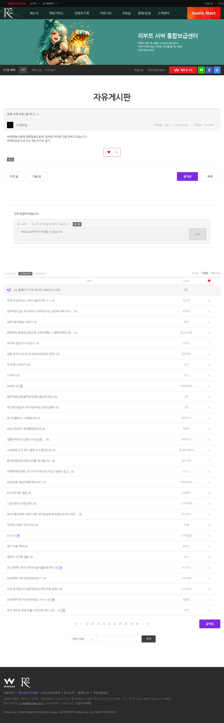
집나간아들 (186, 332)
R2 (26, 682)
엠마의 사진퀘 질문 (20, 557)
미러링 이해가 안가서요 (22, 525)
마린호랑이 (186, 481)
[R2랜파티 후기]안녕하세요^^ (26, 578)
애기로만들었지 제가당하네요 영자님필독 (33, 407)
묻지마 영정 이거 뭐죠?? (23, 343)
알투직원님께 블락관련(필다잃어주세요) (32, 396)
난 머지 (13, 375)
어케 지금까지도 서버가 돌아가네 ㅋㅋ (31, 300)
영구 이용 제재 (17, 546)
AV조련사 (186, 588)
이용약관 (9, 692)
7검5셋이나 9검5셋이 (21, 503)
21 (87, 623)
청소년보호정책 (51, 692)
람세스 (186, 546)
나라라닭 (186, 578)
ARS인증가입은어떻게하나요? (26, 482)
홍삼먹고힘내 (186, 449)
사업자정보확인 (83, 703)
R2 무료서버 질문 (19, 492)
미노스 (186, 471)
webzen (16, 3)
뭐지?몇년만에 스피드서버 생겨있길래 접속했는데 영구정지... (44, 514)
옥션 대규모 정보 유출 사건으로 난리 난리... (34, 610)
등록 (197, 234)
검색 (148, 638)
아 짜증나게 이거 (18, 364)
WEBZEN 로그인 (183, 70)
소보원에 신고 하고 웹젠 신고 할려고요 (31, 450)
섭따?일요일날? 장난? (22, 322)
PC (35, 3)
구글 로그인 (217, 70)
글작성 (187, 176)
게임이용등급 (100, 692)
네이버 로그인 (201, 70)
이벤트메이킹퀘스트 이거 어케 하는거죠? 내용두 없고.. (40, 471)
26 (114, 623)
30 (136, 623)
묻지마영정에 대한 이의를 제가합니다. (31, 460)
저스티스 (186, 567)
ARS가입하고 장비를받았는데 (26, 428)
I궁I (186, 396)
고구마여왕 (186, 503)
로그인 (221, 3)
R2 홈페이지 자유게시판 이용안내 (37, 290)
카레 (186, 610)
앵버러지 (186, 417)
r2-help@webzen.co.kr (31, 703)
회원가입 (209, 3)
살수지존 (186, 460)
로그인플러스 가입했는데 (23, 418)
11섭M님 (21, 125)
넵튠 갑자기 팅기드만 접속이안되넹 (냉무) (33, 354)
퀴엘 (186, 524)
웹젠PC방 (83, 692)
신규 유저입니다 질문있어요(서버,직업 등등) (34, 589)
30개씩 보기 (25, 273)
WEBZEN (9, 682)
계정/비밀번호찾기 (156, 70)
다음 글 (37, 176)
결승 (186, 321)
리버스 (186, 343)
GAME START (203, 13)
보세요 (13, 386)
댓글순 (205, 273)
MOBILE (50, 3)
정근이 (186, 300)
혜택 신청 (36, 70)
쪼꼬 (186, 364)
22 (92, 623)
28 (125, 623)
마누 (186, 556)
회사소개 (69, 692)
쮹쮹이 (186, 428)
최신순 (195, 273)
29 (131, 623)
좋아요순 (216, 273)
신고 (10, 159)
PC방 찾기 (50, 70)
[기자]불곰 (186, 535)
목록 (209, 176)
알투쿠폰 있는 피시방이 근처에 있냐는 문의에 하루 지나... (42, 311)
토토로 (186, 311)
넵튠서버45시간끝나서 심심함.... (28, 439)
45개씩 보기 (40, 273)
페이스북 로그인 (209, 70)
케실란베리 (186, 385)
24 (103, 623)
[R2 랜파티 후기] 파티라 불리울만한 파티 (32, 567)
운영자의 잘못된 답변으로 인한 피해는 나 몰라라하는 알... (42, 332)
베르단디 (186, 439)
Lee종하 (186, 492)
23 (98, 623)
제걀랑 (186, 599)
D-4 (11, 535)
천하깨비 (186, 353)
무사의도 (186, 514)
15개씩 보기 (10, 273)
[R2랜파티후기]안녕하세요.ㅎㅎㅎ (29, 599)
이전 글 (14, 176)
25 (109, 623)
